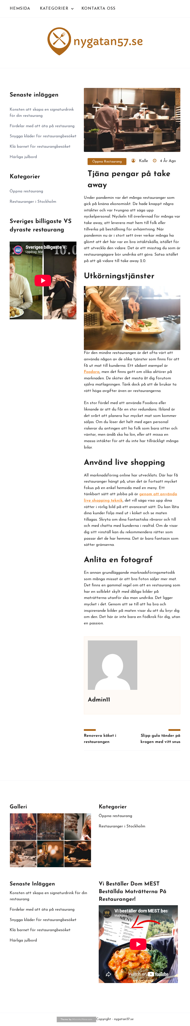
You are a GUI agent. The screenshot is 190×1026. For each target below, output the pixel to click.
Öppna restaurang (107, 162)
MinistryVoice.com (82, 1019)
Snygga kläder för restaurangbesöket (43, 136)
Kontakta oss (98, 9)
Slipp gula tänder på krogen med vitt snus (160, 739)
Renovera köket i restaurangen (100, 739)
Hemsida (20, 9)
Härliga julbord (23, 157)
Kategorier (54, 9)
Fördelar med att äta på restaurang (42, 126)
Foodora (91, 372)
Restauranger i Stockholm (33, 202)
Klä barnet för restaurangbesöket (40, 147)
